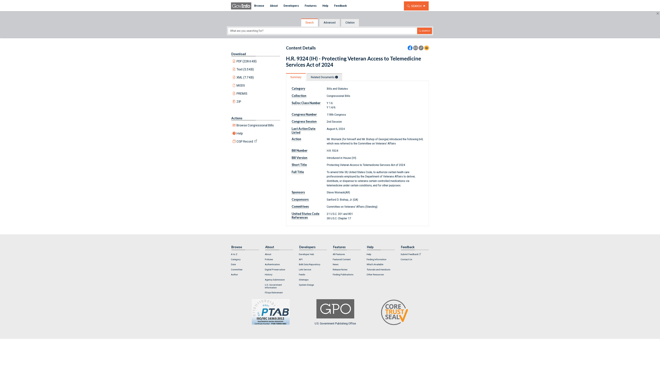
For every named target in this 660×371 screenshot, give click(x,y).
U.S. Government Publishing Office (335, 323)
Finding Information (376, 259)
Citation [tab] (350, 22)
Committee (236, 269)
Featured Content (342, 259)
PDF (246, 61)
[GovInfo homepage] (241, 5)
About (268, 254)
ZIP (238, 101)
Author (234, 274)
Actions (236, 118)
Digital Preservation (275, 269)
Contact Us (406, 259)
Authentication (272, 264)
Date (233, 264)
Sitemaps (304, 279)
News (335, 264)
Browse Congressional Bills (255, 125)
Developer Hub (306, 254)
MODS (240, 85)
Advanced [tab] (330, 22)
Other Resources (375, 274)
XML (245, 77)
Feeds (302, 274)
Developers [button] (291, 5)
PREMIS (241, 93)
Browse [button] (259, 5)
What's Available (375, 264)
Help (239, 133)
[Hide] (657, 13)
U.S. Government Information (273, 286)
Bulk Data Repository (309, 264)
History (268, 274)
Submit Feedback (409, 254)
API (300, 259)
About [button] (274, 5)
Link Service (305, 269)
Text (245, 69)
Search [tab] (309, 22)
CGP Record (244, 141)
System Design (306, 284)
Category (235, 259)
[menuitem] (259, 5)
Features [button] (311, 5)
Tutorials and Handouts (378, 269)
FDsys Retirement (274, 292)
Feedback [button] (340, 5)
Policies (269, 259)
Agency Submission (275, 279)
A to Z (234, 254)
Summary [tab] (295, 77)
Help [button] (325, 5)
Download (238, 54)
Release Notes (340, 269)
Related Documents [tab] (323, 77)
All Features (339, 254)
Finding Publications (343, 274)
